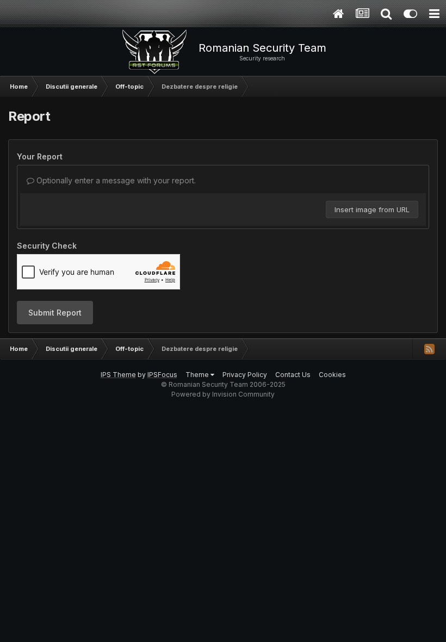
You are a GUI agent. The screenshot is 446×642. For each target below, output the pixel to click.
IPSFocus (162, 375)
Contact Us (293, 375)
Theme (197, 375)
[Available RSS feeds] (429, 348)
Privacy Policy (244, 375)
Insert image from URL (372, 209)
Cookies (332, 375)
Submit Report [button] (55, 312)
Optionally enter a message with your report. (115, 180)
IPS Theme (118, 375)
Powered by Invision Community (223, 394)
